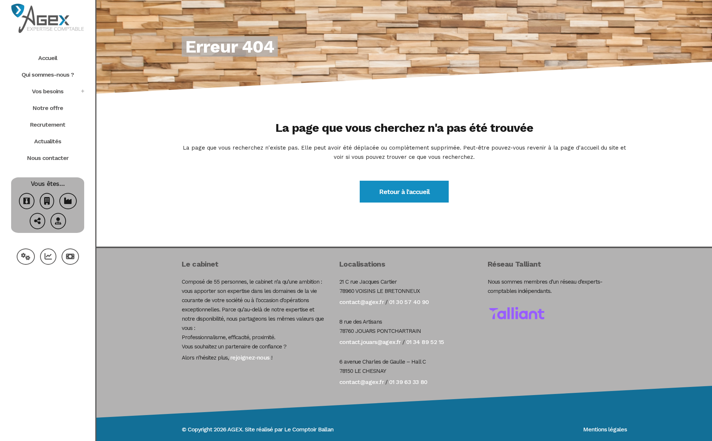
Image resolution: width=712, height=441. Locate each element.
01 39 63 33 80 (408, 381)
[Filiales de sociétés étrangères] (37, 222)
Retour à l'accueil (404, 192)
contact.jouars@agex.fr (370, 341)
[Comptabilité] (48, 257)
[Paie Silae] (70, 257)
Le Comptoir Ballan (308, 429)
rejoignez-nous (250, 357)
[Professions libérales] (58, 222)
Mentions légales (605, 429)
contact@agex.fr (361, 301)
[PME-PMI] (68, 202)
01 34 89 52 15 (425, 341)
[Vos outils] (26, 257)
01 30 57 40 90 (409, 301)
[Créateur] (26, 202)
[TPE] (47, 202)
